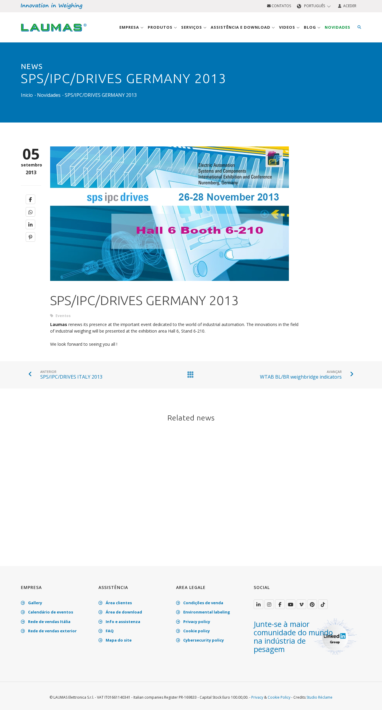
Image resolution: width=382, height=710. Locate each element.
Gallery (34, 602)
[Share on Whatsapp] (30, 212)
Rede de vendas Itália (48, 621)
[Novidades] (189, 374)
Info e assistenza (122, 621)
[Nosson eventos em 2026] (75, 466)
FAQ (109, 631)
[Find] (359, 27)
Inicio (27, 95)
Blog (310, 27)
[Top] (368, 699)
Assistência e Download (241, 27)
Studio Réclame (319, 697)
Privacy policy (196, 621)
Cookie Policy (279, 697)
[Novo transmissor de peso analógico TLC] (191, 466)
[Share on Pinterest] (30, 237)
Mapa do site (118, 640)
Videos (287, 27)
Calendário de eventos (50, 612)
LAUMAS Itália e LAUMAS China (304, 507)
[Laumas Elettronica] (54, 33)
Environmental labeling (206, 612)
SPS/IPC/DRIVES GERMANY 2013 (101, 95)
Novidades (337, 27)
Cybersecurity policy (203, 640)
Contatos (281, 5)
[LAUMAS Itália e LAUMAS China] (306, 466)
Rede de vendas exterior (52, 631)
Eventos (63, 315)
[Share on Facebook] (30, 199)
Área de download (123, 612)
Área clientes (118, 602)
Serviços (192, 27)
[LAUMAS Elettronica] (258, 604)
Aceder (348, 5)
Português (314, 5)
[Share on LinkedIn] (30, 224)
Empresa (129, 27)
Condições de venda (202, 602)
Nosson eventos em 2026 (64, 507)
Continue (38, 547)
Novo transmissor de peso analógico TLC (181, 511)
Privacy (257, 697)
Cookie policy (196, 631)
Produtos (161, 27)
